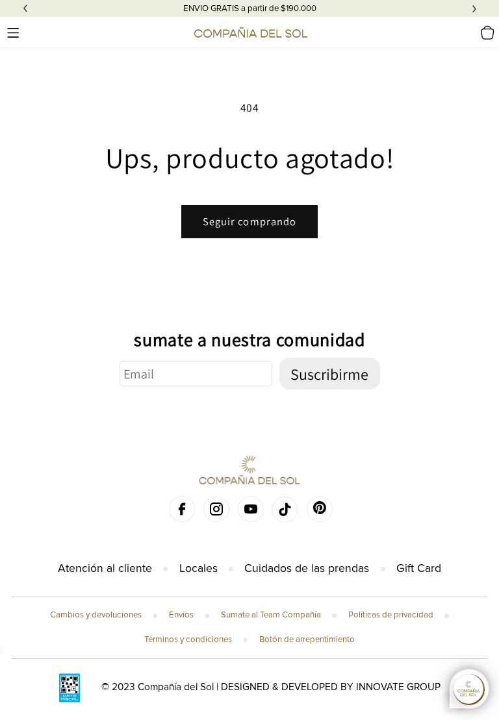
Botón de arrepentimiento (307, 639)
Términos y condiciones (188, 639)
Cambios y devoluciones (96, 615)
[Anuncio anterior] (25, 8)
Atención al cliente (105, 568)
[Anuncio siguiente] (474, 8)
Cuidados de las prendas (306, 568)
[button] (13, 32)
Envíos (181, 615)
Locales (198, 568)
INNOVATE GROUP (398, 687)
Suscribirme (329, 374)
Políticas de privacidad (390, 615)
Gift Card (418, 568)
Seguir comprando (250, 221)
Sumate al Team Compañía (271, 615)
